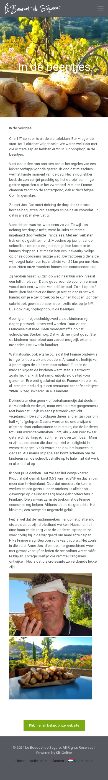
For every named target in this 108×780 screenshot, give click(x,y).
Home (20, 761)
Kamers (58, 761)
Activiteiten (38, 761)
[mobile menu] (100, 8)
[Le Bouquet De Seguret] (34, 8)
